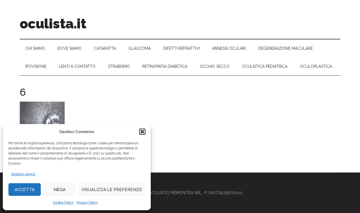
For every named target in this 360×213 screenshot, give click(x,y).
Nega (59, 189)
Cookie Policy (63, 203)
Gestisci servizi (23, 174)
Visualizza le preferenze (112, 189)
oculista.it (53, 24)
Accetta (25, 189)
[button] (142, 131)
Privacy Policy (87, 203)
